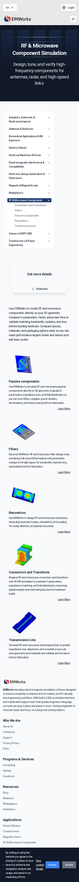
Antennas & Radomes (21, 128)
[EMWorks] (17, 19)
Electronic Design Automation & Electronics (27, 176)
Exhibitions (9, 809)
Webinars (8, 798)
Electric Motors (11, 825)
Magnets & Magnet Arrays (23, 185)
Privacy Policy (11, 743)
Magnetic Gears (12, 836)
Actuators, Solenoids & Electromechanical (22, 119)
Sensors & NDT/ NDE (20, 233)
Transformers (11, 831)
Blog (5, 792)
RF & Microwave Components (25, 200)
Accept (52, 864)
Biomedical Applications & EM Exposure (26, 138)
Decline (69, 864)
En (7, 7)
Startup (7, 770)
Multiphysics (16, 192)
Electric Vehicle (17, 147)
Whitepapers (10, 803)
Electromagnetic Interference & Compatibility (26, 164)
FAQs (6, 748)
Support (7, 737)
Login (71, 7)
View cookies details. (40, 864)
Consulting (9, 765)
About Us (8, 726)
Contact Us (9, 732)
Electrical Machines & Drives (25, 155)
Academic (9, 776)
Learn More (64, 408)
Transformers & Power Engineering (22, 242)
